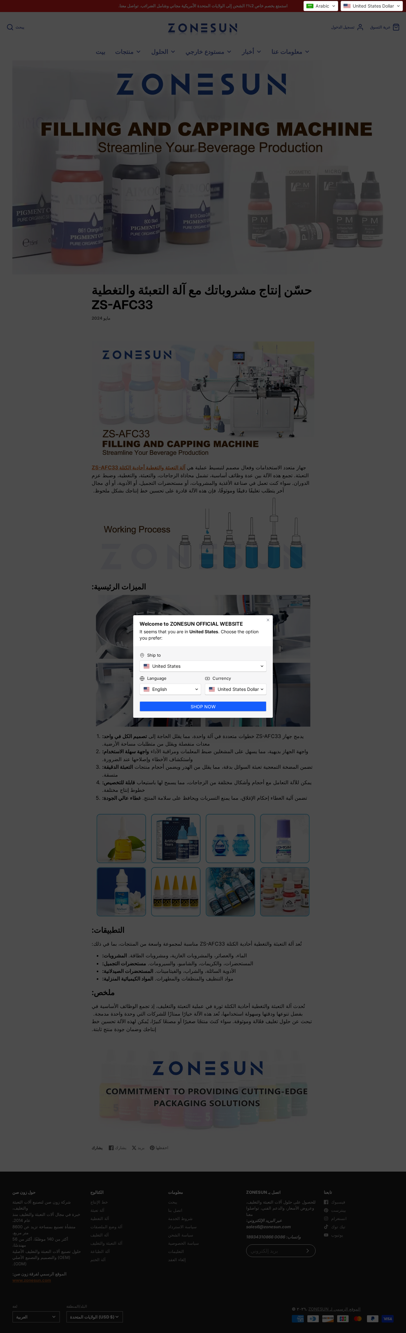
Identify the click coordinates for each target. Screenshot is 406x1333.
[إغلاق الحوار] (268, 623)
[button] (321, 6)
